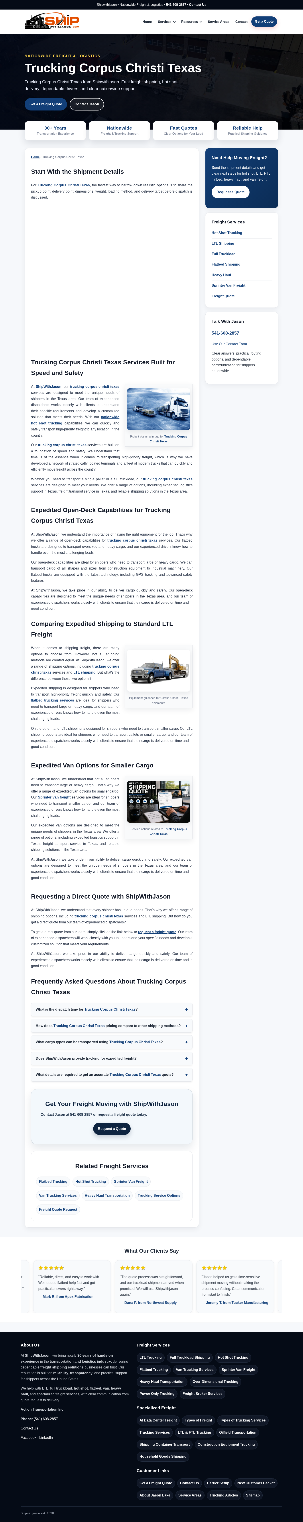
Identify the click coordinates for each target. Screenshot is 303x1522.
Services (164, 22)
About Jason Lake (155, 1495)
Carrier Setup (218, 1483)
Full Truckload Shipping (190, 1357)
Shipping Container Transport (165, 1444)
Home (147, 22)
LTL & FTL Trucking (194, 1432)
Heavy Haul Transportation (107, 1195)
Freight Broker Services (202, 1394)
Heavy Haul (221, 275)
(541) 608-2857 (46, 1419)
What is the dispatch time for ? (87, 1009)
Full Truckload (224, 254)
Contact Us (197, 4)
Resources (189, 22)
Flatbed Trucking (53, 1181)
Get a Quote (264, 21)
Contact (241, 22)
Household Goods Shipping (163, 1456)
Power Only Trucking (157, 1394)
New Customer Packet (256, 1483)
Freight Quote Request (58, 1209)
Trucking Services (155, 1432)
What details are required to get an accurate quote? (105, 1074)
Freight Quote (223, 296)
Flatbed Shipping (226, 264)
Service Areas (218, 22)
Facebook (28, 1437)
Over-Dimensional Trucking (215, 1382)
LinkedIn (46, 1437)
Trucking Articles (224, 1495)
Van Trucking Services (58, 1195)
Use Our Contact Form (229, 344)
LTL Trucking (151, 1357)
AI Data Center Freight (158, 1420)
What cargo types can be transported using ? (99, 1042)
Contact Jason (87, 104)
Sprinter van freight (54, 797)
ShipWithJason (48, 386)
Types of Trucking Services (243, 1420)
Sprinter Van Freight (131, 1181)
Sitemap (253, 1495)
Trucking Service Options (159, 1195)
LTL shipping (84, 672)
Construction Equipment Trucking (226, 1444)
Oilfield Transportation (237, 1432)
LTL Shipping (223, 243)
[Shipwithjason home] (52, 21)
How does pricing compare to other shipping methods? (108, 1026)
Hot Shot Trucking (90, 1181)
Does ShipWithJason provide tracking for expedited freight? (86, 1058)
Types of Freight (198, 1420)
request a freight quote (157, 932)
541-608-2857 (176, 4)
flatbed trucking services (52, 700)
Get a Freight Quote (46, 104)
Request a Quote (112, 1129)
